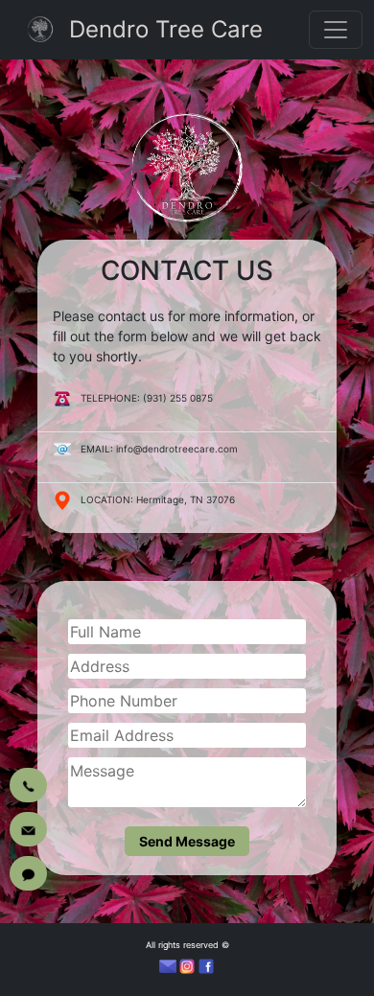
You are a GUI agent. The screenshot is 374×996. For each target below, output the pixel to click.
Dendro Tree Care (166, 29)
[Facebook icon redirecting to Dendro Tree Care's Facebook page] (206, 967)
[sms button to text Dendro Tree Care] (28, 873)
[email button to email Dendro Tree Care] (28, 829)
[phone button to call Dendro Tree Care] (28, 785)
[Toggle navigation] (335, 30)
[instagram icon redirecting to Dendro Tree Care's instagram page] (187, 967)
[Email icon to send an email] (167, 967)
